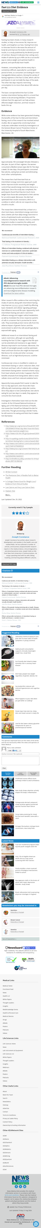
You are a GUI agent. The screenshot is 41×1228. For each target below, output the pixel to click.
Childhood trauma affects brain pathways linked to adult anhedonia (27, 779)
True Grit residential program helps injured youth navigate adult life (27, 845)
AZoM (5, 1136)
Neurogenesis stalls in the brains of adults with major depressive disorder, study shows (27, 882)
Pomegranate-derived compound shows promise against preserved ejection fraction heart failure (26, 804)
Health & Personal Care (10, 1013)
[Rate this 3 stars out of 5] (20, 513)
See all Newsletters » (9, 939)
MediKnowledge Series (10, 1009)
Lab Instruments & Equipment (13, 1050)
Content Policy (7, 1122)
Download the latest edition (14, 293)
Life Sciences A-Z (8, 1054)
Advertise (6, 1108)
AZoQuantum (7, 1159)
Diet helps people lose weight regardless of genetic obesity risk (26, 675)
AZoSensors (7, 1153)
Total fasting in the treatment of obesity (15, 241)
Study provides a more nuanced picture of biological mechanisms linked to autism (26, 870)
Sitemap (5, 1105)
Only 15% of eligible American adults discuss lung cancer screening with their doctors (25, 858)
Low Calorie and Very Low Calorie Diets (20, 487)
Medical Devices (8, 1016)
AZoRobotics (7, 1149)
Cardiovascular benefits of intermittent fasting (18, 235)
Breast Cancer (15, 920)
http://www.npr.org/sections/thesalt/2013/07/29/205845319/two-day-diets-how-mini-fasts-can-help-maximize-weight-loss (22, 428)
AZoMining (6, 1156)
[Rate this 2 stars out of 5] (17, 513)
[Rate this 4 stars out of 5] (24, 513)
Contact (5, 1112)
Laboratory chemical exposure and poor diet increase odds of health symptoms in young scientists (26, 638)
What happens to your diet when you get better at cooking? (26, 700)
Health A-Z (6, 996)
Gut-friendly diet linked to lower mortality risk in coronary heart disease (26, 663)
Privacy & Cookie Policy (10, 1118)
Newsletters (7, 1102)
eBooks (5, 1023)
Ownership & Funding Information (14, 1125)
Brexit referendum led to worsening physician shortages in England (27, 893)
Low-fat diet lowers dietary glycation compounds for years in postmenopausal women (27, 725)
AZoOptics (6, 1146)
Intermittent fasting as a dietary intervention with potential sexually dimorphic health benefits (18, 261)
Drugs (5, 1020)
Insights (5, 1006)
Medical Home (7, 986)
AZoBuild (6, 1163)
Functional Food (8, 989)
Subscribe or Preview (17, 912)
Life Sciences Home (9, 1044)
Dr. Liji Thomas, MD (24, 34)
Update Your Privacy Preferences (20, 1207)
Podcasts (6, 1030)
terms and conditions (12, 1195)
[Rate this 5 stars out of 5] (27, 513)
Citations (6, 570)
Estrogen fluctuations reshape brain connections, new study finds (27, 827)
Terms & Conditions (9, 1115)
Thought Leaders (8, 1003)
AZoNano (6, 1139)
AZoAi (5, 1169)
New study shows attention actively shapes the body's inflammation (27, 791)
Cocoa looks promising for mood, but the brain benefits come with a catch (26, 816)
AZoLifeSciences (8, 1166)
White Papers (7, 999)
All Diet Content (11, 472)
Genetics (14, 929)
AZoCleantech (7, 1142)
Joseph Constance (20, 537)
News (4, 993)
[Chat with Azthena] (36, 1224)
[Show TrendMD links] (38, 272)
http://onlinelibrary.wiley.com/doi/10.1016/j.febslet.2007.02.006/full (22, 460)
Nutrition (14, 910)
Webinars (6, 1067)
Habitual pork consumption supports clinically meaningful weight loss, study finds (25, 651)
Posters (5, 1026)
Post (4, 768)
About (5, 1091)
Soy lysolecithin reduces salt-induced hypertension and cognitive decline (27, 688)
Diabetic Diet (10, 491)
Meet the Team (8, 1095)
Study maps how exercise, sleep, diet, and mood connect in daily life (27, 712)
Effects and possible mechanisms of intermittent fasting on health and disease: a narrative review (19, 617)
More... (8, 495)
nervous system (18, 305)
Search (5, 1098)
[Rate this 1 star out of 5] (13, 513)
